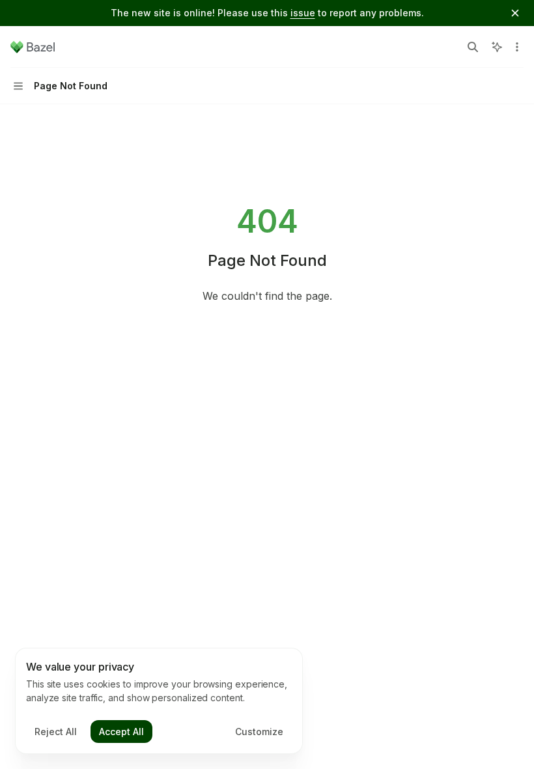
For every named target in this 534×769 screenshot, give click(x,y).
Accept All (121, 731)
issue (302, 12)
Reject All (56, 731)
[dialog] (159, 701)
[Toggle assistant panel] (497, 47)
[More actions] (517, 47)
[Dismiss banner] (515, 13)
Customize (259, 731)
